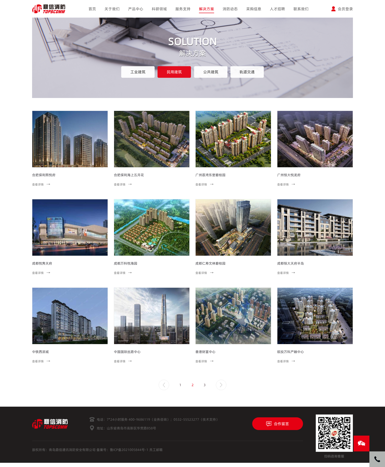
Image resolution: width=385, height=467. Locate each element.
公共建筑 (210, 72)
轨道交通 (247, 72)
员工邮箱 (156, 449)
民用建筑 (174, 72)
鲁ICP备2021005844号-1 (129, 449)
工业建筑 (137, 72)
